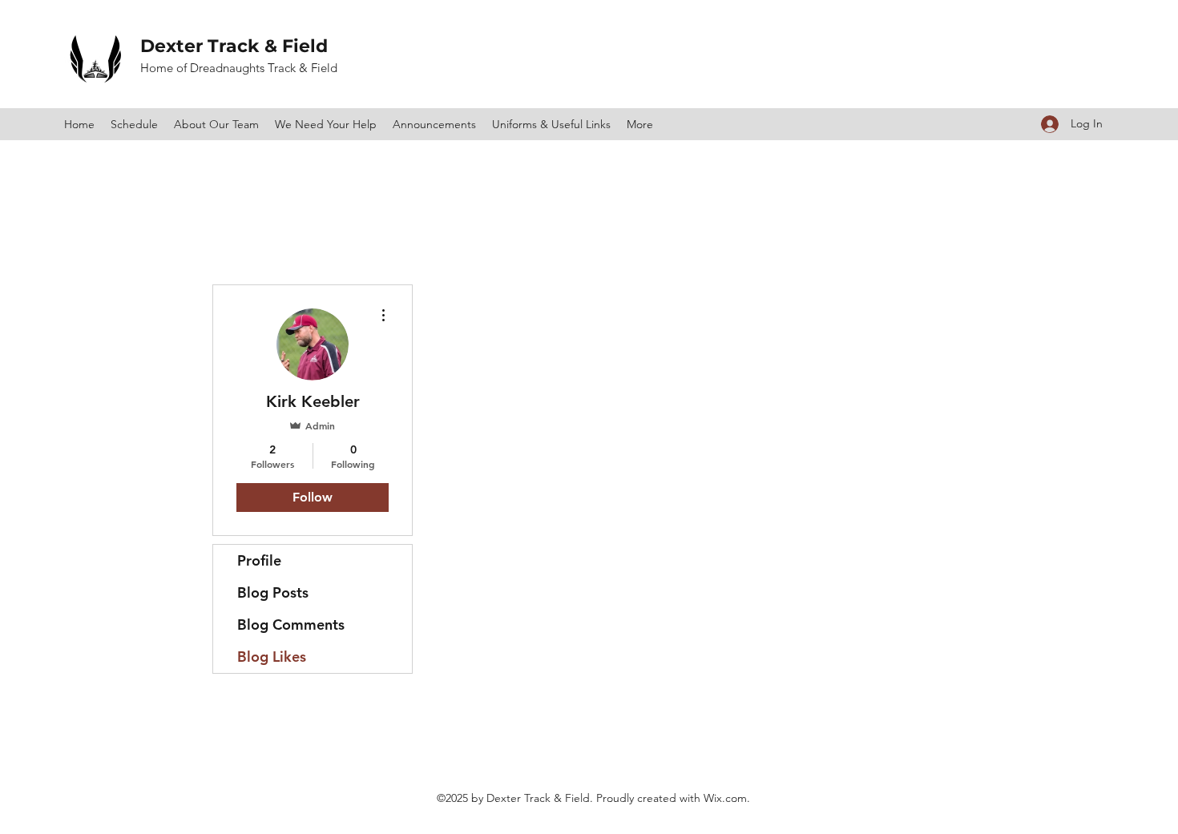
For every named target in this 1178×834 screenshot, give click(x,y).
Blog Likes (271, 656)
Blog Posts (273, 592)
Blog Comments (291, 624)
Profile (259, 560)
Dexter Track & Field (236, 46)
